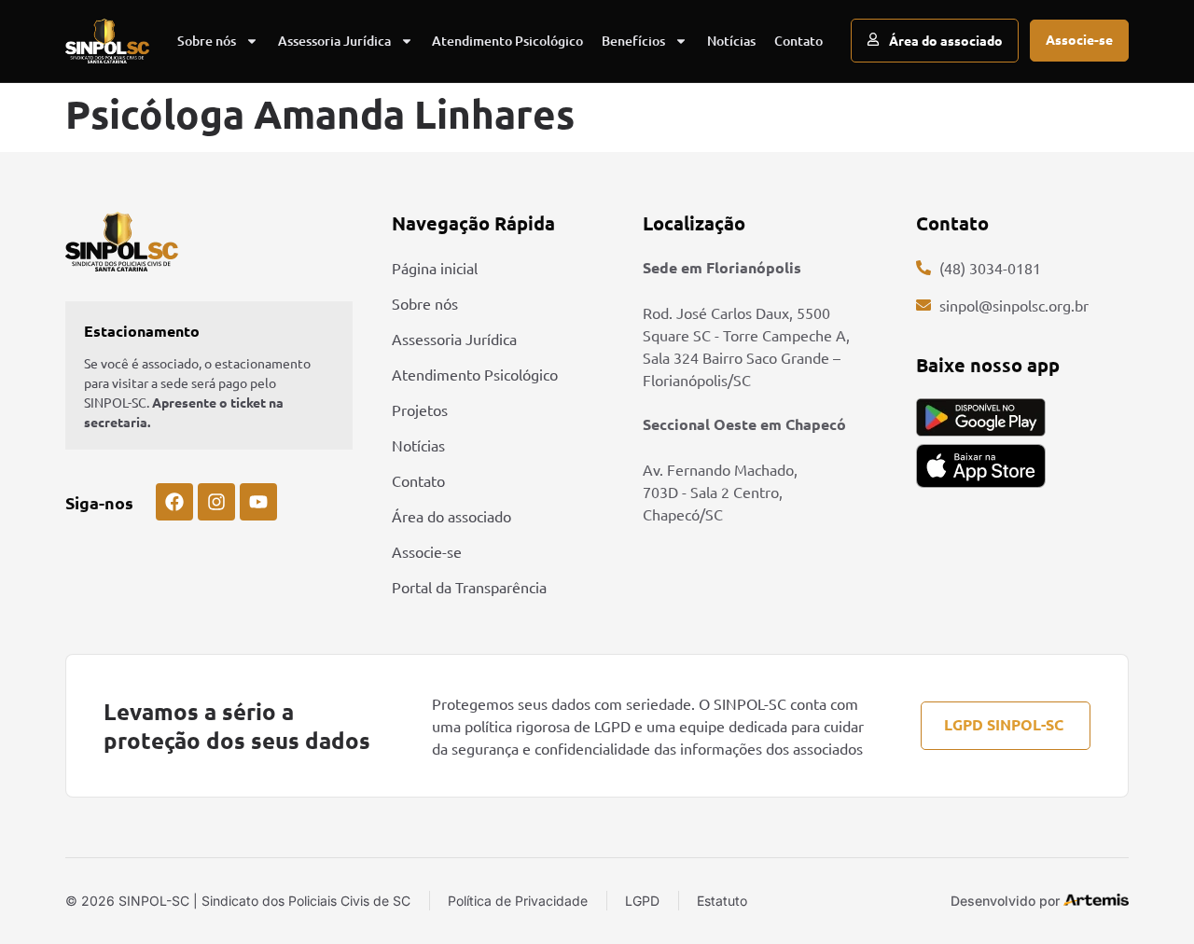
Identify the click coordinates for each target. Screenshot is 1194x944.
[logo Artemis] (1096, 899)
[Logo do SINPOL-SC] (107, 41)
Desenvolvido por (1005, 901)
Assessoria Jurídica (334, 40)
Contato (798, 40)
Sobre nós (206, 40)
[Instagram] (216, 502)
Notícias (731, 40)
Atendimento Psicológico (507, 40)
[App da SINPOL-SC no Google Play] (981, 417)
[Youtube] (258, 502)
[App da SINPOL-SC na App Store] (981, 466)
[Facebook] (174, 502)
